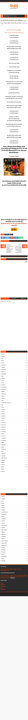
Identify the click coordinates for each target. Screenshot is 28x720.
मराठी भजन (3, 411)
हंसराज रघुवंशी (3, 560)
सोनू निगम (3, 558)
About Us (3, 584)
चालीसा (2, 376)
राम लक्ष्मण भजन (4, 438)
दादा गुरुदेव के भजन (4, 387)
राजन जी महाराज (4, 536)
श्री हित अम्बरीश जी (4, 556)
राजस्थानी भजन (3, 422)
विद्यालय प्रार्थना (3, 444)
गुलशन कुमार (3, 507)
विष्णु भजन (3, 447)
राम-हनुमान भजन (4, 440)
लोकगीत (3, 442)
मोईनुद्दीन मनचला (4, 534)
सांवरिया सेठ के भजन (4, 458)
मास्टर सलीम (3, 527)
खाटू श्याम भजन (4, 365)
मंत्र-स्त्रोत (3, 409)
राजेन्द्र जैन (3, 538)
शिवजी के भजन (3, 453)
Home (2, 583)
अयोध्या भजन (3, 356)
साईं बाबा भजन (3, 460)
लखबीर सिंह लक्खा (4, 545)
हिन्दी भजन (11, 234)
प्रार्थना (2, 400)
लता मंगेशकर (3, 547)
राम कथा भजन (3, 429)
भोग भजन (3, 407)
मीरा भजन (3, 420)
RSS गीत (3, 354)
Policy (2, 587)
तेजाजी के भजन (3, 385)
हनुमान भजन (3, 464)
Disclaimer (3, 589)
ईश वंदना (3, 360)
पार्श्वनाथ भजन (3, 398)
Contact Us (3, 586)
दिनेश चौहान (3, 516)
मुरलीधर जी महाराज (4, 529)
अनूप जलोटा (3, 496)
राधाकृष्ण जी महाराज (4, 543)
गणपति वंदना (3, 367)
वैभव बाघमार (3, 554)
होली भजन (3, 469)
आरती (2, 358)
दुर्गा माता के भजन (4, 389)
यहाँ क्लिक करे (12, 578)
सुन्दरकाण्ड (3, 462)
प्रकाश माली (3, 523)
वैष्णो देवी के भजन (4, 449)
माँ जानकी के (3, 413)
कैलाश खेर (3, 505)
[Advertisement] (14, 11)
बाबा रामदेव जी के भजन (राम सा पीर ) (6, 402)
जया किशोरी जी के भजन (5, 512)
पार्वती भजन (3, 396)
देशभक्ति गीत (3, 391)
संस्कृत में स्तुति (3, 455)
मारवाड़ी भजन (3, 418)
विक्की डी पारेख (3, 549)
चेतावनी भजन (3, 378)
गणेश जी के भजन (4, 369)
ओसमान (3, 501)
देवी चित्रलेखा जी (4, 518)
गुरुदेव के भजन (3, 371)
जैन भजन (3, 380)
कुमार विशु (3, 503)
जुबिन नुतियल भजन (4, 514)
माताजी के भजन (6, 234)
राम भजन (3, 433)
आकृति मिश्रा (3, 498)
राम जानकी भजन (4, 431)
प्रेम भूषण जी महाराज (4, 525)
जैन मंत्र (3, 382)
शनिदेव (2, 451)
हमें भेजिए (14, 229)
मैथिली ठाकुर (3, 532)
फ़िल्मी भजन (3, 471)
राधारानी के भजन (4, 427)
